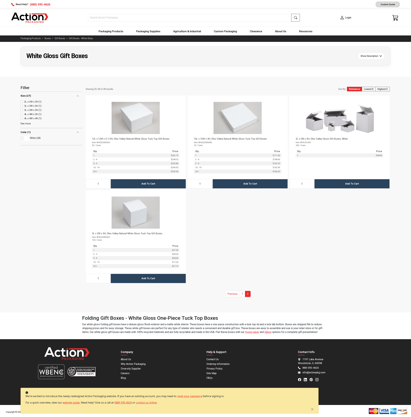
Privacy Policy (214, 368)
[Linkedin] (307, 379)
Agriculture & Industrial (187, 31)
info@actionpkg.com (313, 372)
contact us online (146, 402)
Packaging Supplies (148, 31)
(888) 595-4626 (123, 402)
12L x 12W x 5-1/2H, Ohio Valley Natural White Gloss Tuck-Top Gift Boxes (130, 138)
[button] (232, 294)
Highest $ (382, 89)
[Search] (295, 17)
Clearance (256, 31)
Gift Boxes (60, 38)
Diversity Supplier (131, 368)
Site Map (211, 373)
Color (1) (26, 132)
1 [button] (242, 293)
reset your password (189, 396)
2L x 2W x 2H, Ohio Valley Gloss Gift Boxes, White (322, 138)
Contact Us (212, 359)
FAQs (209, 377)
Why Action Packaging (133, 363)
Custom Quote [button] (388, 4)
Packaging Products (111, 31)
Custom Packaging (225, 31)
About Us (280, 31)
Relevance (354, 89)
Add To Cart (148, 183)
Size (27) (26, 96)
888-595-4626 (310, 367)
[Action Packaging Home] (67, 355)
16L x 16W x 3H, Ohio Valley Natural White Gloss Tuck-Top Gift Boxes (230, 138)
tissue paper (252, 332)
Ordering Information (218, 363)
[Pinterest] (312, 379)
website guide (71, 402)
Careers (125, 373)
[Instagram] (318, 379)
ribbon (267, 332)
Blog (123, 377)
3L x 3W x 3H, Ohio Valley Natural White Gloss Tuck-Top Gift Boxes (127, 233)
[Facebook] (301, 379)
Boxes (48, 38)
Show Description (369, 56)
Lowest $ (368, 89)
